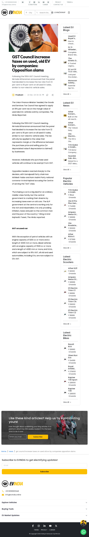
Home (3, 451)
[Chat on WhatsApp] (83, 532)
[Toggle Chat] (83, 523)
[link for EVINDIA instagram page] (39, 526)
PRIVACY (44, 530)
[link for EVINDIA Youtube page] (42, 2)
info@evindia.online (9, 5)
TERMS (36, 530)
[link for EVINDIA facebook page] (29, 2)
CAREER (52, 530)
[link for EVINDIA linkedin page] (38, 2)
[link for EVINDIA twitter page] (33, 2)
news (11, 451)
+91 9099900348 (11, 2)
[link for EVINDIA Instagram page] (47, 2)
